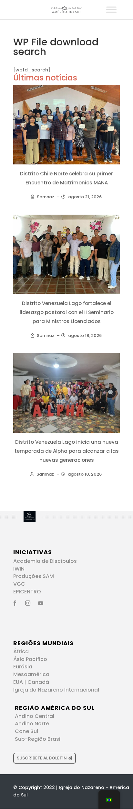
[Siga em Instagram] (28, 603)
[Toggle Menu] (111, 9)
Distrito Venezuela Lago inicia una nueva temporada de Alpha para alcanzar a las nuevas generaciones (67, 451)
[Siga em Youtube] (41, 603)
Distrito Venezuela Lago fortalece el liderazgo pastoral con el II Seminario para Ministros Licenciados (67, 312)
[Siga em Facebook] (15, 603)
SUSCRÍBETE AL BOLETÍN (42, 758)
